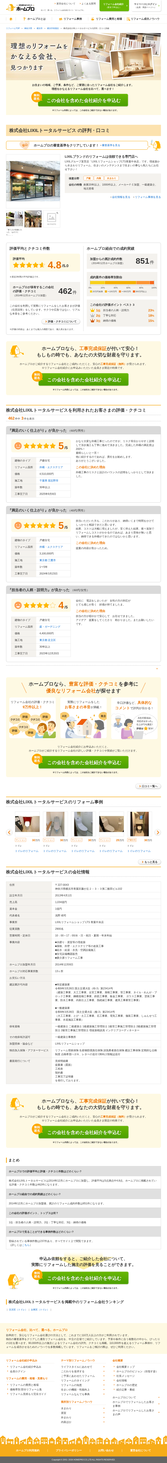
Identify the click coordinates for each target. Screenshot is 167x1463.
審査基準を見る (111, 145)
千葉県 (43, 480)
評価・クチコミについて (62, 321)
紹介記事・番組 (125, 1389)
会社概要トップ (125, 1366)
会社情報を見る (121, 197)
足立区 (52, 640)
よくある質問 (89, 3)
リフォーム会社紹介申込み (25, 1366)
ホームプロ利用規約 (27, 1450)
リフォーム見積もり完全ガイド (28, 1394)
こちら (26, 1245)
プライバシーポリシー (69, 1450)
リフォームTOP (13, 28)
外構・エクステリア (51, 467)
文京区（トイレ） (18, 1309)
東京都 (43, 560)
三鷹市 (52, 560)
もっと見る (151, 862)
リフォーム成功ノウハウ (145, 18)
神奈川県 (28, 28)
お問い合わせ (106, 1450)
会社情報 (121, 1380)
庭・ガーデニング (49, 626)
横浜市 (40, 28)
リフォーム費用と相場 (109, 18)
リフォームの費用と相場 (24, 1385)
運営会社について (65, 3)
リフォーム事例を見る (148, 197)
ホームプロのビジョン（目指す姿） (137, 1371)
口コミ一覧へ (150, 786)
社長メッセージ (125, 1376)
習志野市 (53, 480)
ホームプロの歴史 (126, 1385)
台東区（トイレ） (40, 1309)
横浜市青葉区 (53, 28)
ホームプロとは (36, 18)
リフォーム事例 (73, 18)
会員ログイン (18, 1371)
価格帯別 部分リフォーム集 (26, 1389)
